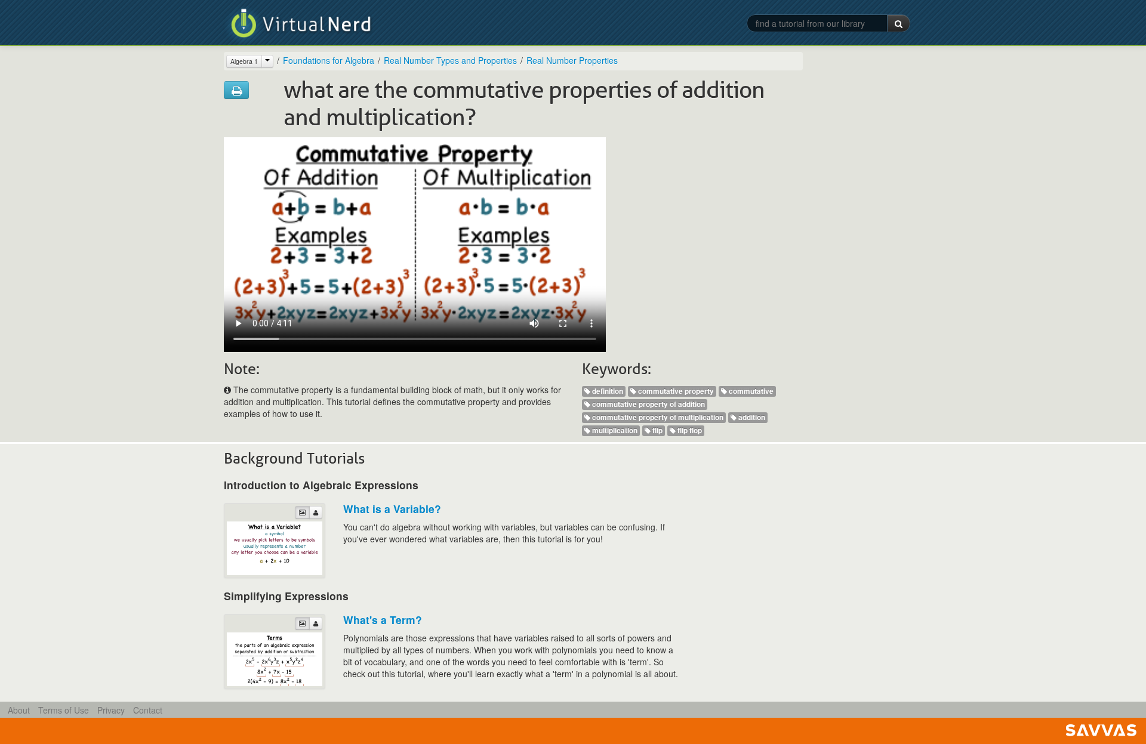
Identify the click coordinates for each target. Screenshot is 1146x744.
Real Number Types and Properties (450, 60)
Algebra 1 (244, 61)
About (19, 710)
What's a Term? (382, 619)
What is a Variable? (392, 508)
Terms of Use (63, 710)
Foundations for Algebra (328, 60)
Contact (147, 710)
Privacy (111, 710)
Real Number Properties (572, 60)
